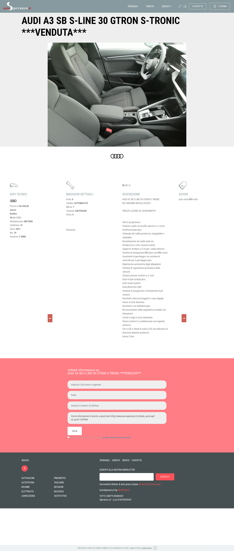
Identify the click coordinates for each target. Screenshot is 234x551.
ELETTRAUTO (28, 491)
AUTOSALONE (28, 478)
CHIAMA (223, 6)
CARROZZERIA (28, 496)
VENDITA (150, 6)
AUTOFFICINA (28, 482)
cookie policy (147, 548)
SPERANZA (133, 6)
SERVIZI (165, 6)
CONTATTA (197, 6)
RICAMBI (26, 487)
